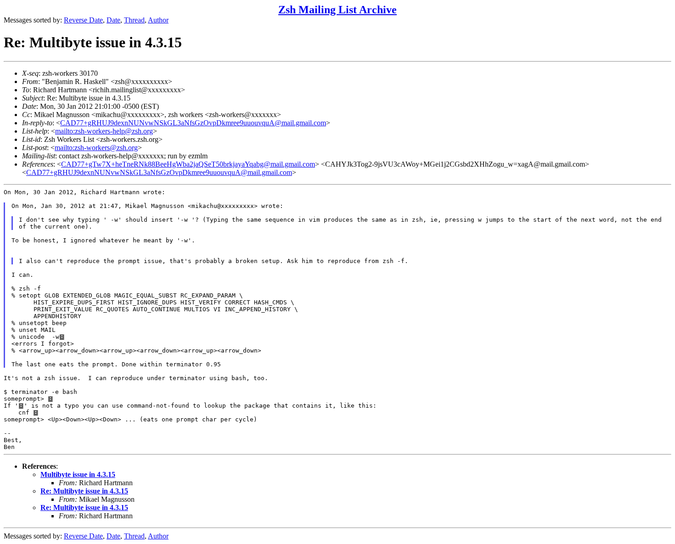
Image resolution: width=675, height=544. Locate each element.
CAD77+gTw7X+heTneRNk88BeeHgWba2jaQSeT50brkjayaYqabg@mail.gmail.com (188, 164)
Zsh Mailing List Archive (337, 10)
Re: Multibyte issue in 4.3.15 (84, 491)
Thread (134, 20)
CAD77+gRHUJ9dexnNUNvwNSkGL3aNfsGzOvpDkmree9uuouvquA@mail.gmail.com (193, 123)
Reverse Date (83, 20)
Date (113, 20)
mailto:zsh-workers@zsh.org (96, 147)
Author (158, 20)
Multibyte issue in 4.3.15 (77, 474)
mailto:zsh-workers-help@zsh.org (104, 131)
